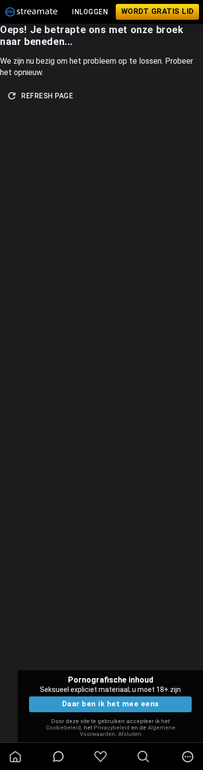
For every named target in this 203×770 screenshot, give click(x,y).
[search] (143, 756)
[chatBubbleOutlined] (58, 756)
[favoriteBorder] (100, 756)
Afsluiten (129, 734)
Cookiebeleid (63, 728)
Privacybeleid (112, 728)
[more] (187, 756)
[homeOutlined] (15, 756)
